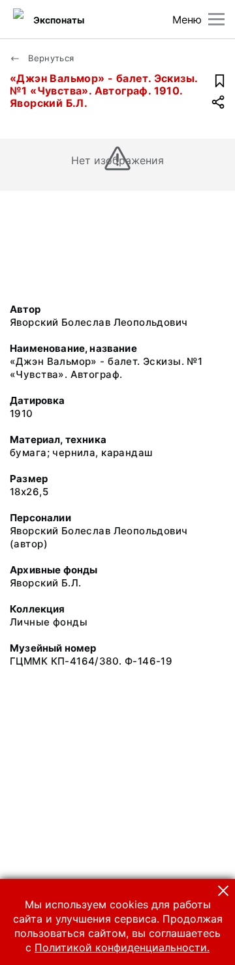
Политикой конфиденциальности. (122, 947)
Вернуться (49, 58)
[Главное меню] (216, 19)
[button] (223, 890)
